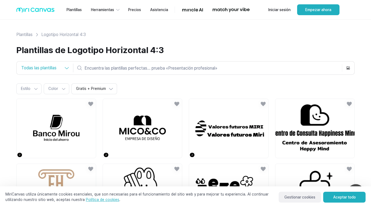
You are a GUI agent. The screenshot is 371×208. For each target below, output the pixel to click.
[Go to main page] (35, 11)
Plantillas (24, 34)
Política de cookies (102, 199)
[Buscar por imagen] (348, 68)
